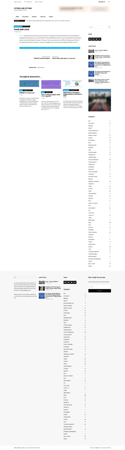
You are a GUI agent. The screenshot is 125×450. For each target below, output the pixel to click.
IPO (89, 210)
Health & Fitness (93, 203)
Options (90, 227)
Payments (91, 230)
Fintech (90, 188)
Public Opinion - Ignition (19, 447)
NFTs (89, 225)
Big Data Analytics (93, 130)
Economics (91, 167)
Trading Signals (92, 254)
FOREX (21, 90)
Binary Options (92, 135)
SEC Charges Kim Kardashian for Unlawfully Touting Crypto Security (102, 73)
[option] (68, 21)
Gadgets (34, 16)
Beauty (90, 128)
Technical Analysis (93, 251)
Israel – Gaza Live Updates (101, 50)
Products (91, 234)
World (90, 266)
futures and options (55, 47)
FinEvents (91, 184)
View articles (40, 67)
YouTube (104, 1)
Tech (89, 249)
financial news (43, 47)
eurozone (37, 47)
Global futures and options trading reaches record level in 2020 (72, 94)
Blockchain (91, 140)
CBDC (89, 150)
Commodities (91, 155)
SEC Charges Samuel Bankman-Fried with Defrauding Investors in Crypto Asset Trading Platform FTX (48, 20)
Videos (90, 261)
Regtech (90, 237)
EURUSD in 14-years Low (26, 93)
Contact (36, 1)
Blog (89, 142)
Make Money (91, 220)
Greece (21, 35)
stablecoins (91, 244)
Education (91, 169)
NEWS (89, 222)
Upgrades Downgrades (94, 259)
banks (21, 47)
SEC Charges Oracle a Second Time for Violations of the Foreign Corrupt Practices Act (102, 81)
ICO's (89, 205)
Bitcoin (90, 138)
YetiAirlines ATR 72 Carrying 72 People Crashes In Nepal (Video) (102, 56)
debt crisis (26, 47)
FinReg (90, 186)
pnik (21, 94)
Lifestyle (42, 16)
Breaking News (92, 145)
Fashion (90, 179)
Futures (90, 196)
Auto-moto (25, 16)
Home (17, 16)
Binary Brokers (92, 133)
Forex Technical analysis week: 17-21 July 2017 (50, 95)
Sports (51, 16)
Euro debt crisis (18, 26)
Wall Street (91, 263)
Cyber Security (92, 162)
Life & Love (91, 213)
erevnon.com (18, 31)
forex (49, 47)
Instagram (102, 1)
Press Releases (92, 232)
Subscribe (99, 290)
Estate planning (92, 171)
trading (78, 47)
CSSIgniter (97, 447)
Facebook (99, 1)
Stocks (90, 247)
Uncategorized (92, 256)
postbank (69, 47)
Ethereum (91, 174)
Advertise (41, 1)
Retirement (91, 239)
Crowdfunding (92, 157)
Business (90, 147)
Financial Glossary (93, 181)
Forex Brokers (92, 193)
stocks (73, 47)
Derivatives (66, 90)
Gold (89, 201)
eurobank (31, 47)
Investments (91, 208)
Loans (90, 217)
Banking (90, 126)
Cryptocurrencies (93, 159)
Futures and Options (23, 8)
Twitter (101, 1)
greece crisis (63, 47)
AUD (89, 121)
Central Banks (92, 152)
